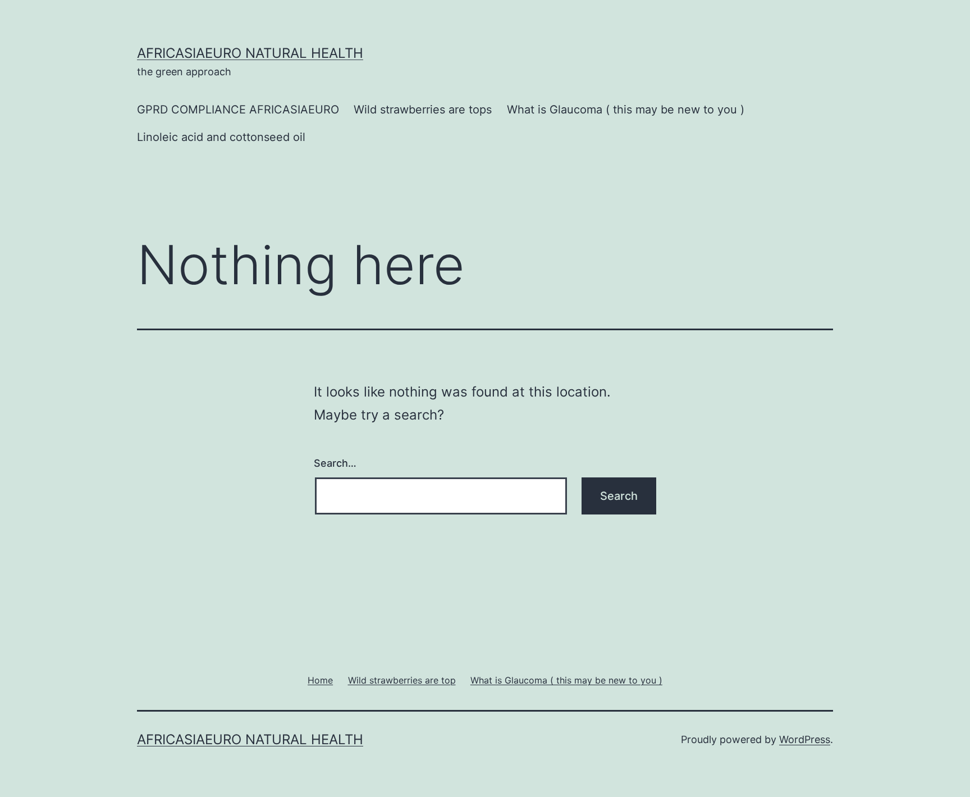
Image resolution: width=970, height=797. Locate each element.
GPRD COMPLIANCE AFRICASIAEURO (238, 109)
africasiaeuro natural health (250, 53)
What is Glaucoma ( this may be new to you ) (625, 109)
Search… (335, 463)
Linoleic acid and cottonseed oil (221, 137)
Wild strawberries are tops (423, 109)
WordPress (804, 739)
